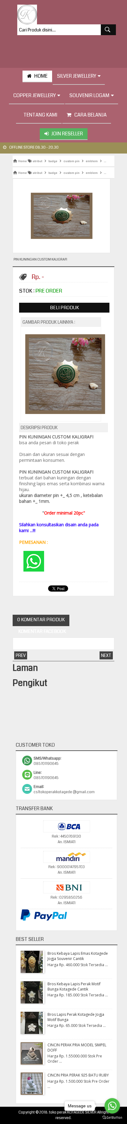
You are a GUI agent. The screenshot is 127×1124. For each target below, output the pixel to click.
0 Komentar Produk (41, 619)
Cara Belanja (90, 114)
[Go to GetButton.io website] (112, 1118)
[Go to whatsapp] (112, 1106)
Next (106, 655)
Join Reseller (67, 133)
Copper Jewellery (34, 95)
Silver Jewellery (76, 76)
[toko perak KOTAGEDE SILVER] (27, 14)
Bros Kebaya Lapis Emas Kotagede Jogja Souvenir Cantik (77, 956)
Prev (21, 655)
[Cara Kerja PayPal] (44, 919)
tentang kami (40, 114)
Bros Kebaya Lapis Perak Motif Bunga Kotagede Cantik (73, 986)
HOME (40, 76)
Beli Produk (64, 307)
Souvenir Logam (89, 95)
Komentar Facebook (41, 631)
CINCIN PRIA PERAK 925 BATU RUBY (78, 1075)
